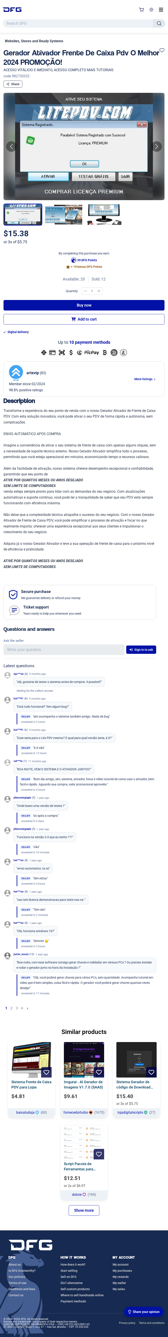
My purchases (122, 1270)
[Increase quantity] (98, 291)
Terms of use (17, 1283)
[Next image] (156, 146)
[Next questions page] (27, 1008)
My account (121, 1264)
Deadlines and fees (22, 1289)
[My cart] (141, 9)
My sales (119, 1289)
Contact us (16, 1295)
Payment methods (73, 1301)
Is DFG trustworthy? (22, 1270)
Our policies (17, 1277)
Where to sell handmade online (82, 1295)
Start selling (69, 1270)
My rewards (121, 1277)
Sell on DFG (69, 1277)
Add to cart (87, 319)
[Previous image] (11, 146)
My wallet (119, 1283)
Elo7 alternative (72, 1283)
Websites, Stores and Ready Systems (34, 41)
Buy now (84, 305)
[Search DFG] (159, 23)
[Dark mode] (151, 9)
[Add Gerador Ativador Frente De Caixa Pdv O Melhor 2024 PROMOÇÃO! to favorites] (161, 50)
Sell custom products (75, 1289)
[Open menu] (161, 9)
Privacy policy (127, 1323)
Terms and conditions (151, 1323)
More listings (143, 379)
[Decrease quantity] (85, 291)
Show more (84, 1210)
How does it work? (73, 1264)
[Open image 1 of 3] (84, 146)
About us (15, 1264)
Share (15, 84)
